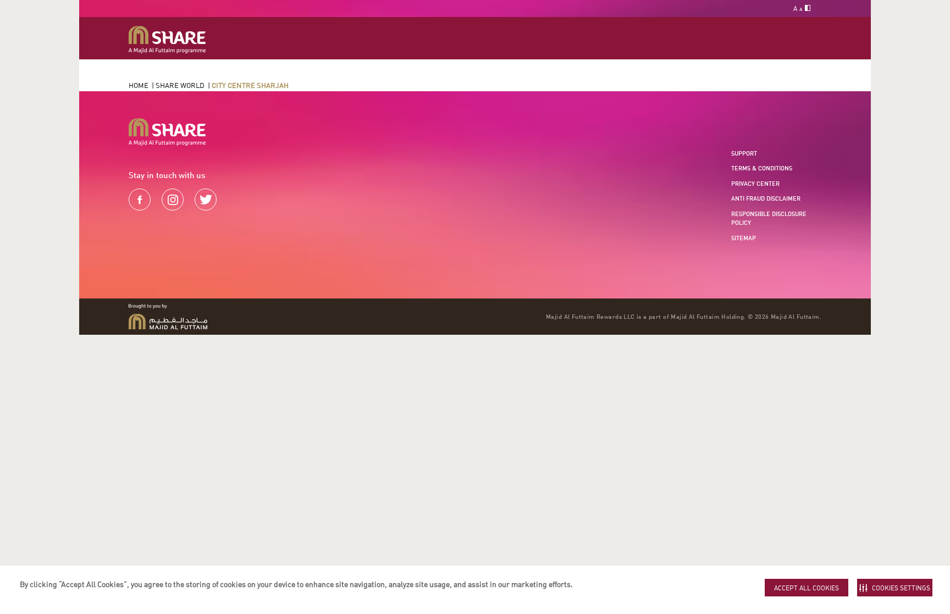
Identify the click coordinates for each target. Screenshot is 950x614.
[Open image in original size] (167, 40)
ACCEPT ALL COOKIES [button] (806, 588)
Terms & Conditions (761, 168)
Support (744, 153)
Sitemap (743, 238)
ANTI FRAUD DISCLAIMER (765, 198)
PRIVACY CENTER (755, 183)
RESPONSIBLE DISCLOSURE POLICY (769, 218)
